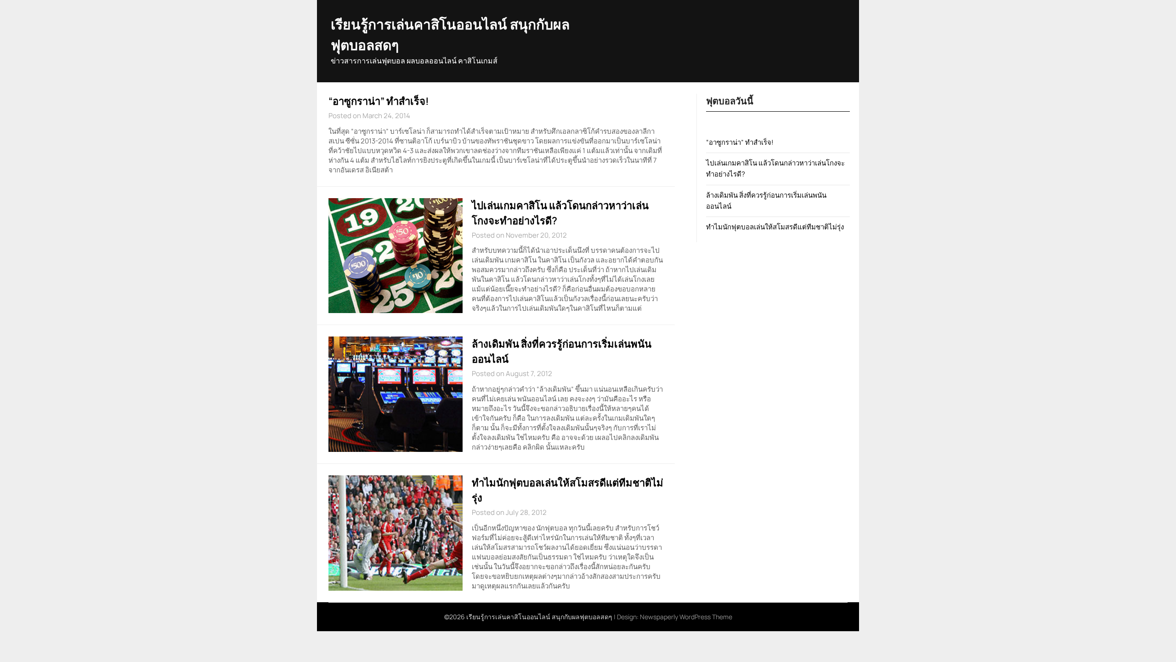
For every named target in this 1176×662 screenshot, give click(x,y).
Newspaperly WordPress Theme (686, 616)
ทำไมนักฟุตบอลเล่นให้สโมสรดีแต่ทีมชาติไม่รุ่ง (775, 227)
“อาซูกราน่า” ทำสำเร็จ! (378, 101)
